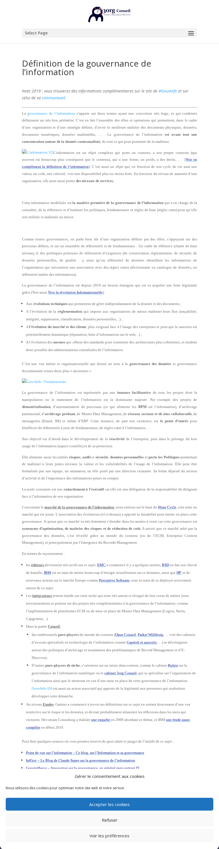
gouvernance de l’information (51, 113)
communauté (53, 97)
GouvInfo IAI (42, 688)
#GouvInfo (168, 91)
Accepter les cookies (109, 804)
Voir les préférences (109, 835)
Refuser (109, 820)
